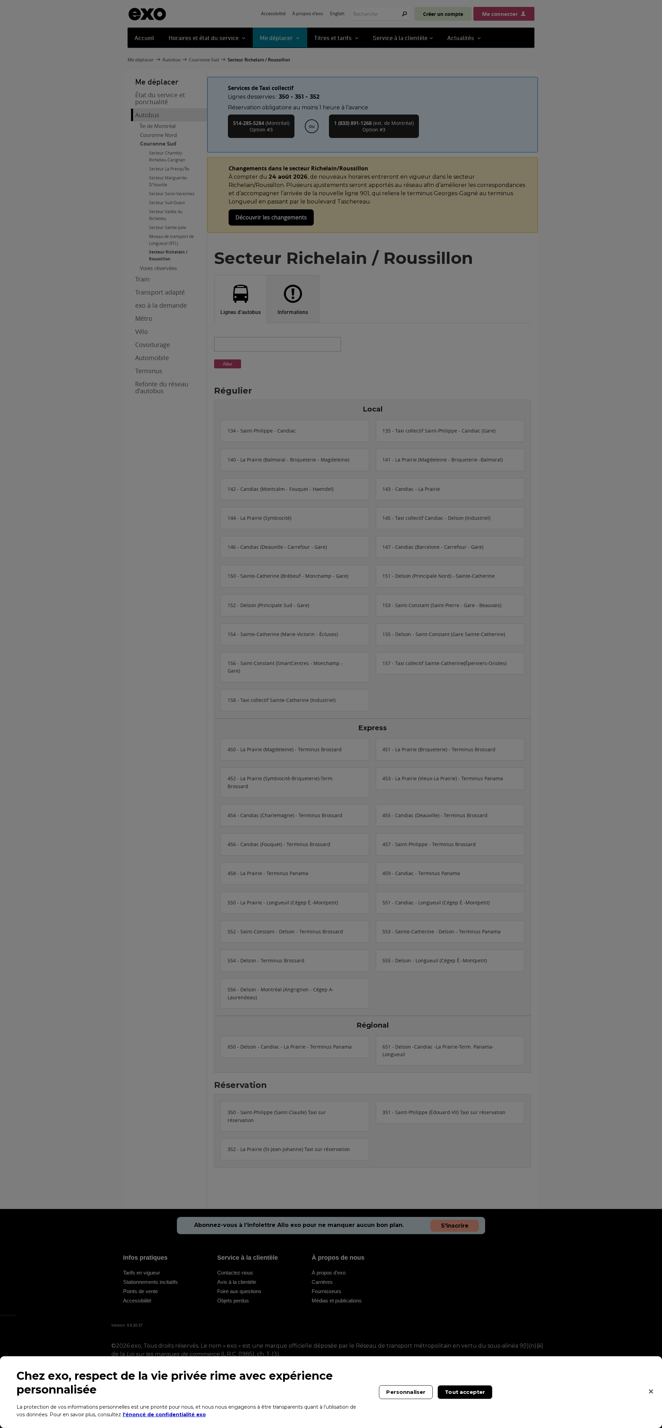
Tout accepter (465, 1392)
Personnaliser (405, 1392)
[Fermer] (651, 1391)
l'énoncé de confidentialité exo (164, 1414)
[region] (331, 1392)
